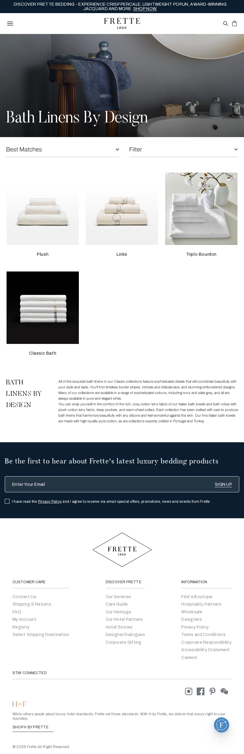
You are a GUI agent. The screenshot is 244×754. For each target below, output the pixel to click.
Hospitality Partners (201, 604)
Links (122, 254)
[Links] (122, 209)
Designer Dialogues (125, 634)
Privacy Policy (50, 501)
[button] (221, 725)
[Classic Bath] (43, 307)
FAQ (16, 612)
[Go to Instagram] (191, 691)
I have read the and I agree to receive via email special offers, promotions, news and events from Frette (111, 501)
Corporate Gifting (124, 642)
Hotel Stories (119, 627)
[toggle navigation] (10, 23)
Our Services (118, 597)
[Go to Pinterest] (214, 691)
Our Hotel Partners (124, 619)
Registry (20, 627)
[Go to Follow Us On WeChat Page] (226, 691)
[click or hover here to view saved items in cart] (234, 23)
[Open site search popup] (225, 24)
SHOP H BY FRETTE (30, 727)
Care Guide (117, 604)
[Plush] (43, 209)
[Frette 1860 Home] (122, 24)
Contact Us (24, 597)
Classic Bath (42, 353)
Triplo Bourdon (201, 254)
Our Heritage (118, 612)
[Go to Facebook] (203, 691)
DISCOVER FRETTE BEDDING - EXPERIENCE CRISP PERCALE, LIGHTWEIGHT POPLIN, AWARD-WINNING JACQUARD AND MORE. (120, 6)
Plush (43, 254)
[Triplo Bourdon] (201, 209)
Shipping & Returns (31, 604)
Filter (135, 149)
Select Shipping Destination (40, 634)
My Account (24, 619)
